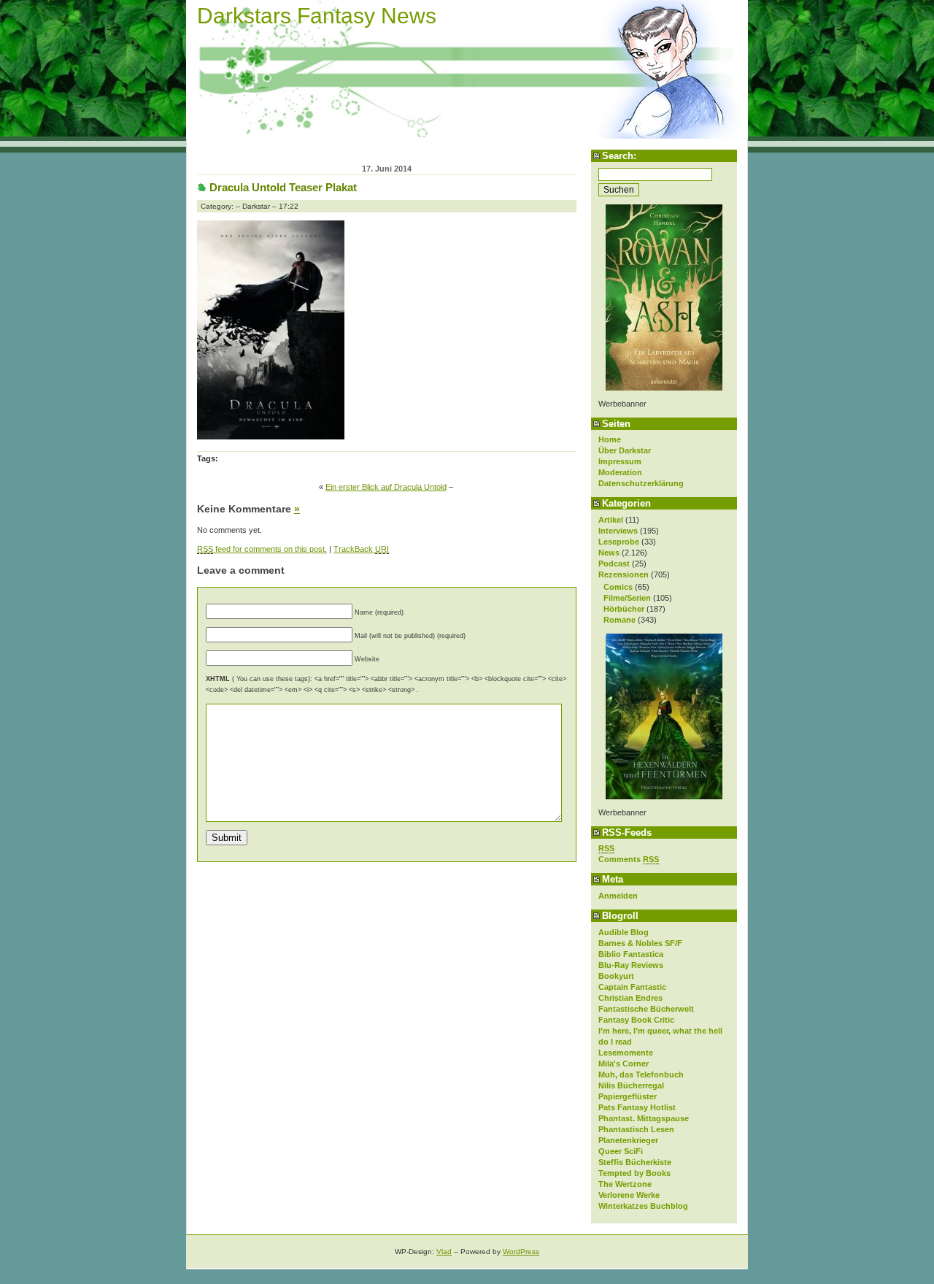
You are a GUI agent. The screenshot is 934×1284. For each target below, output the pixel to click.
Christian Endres (630, 997)
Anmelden (618, 895)
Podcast (614, 563)
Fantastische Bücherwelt (646, 1008)
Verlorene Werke (629, 1195)
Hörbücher (623, 608)
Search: (619, 155)
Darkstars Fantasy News (316, 16)
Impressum (619, 461)
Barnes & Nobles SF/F (640, 943)
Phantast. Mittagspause (643, 1118)
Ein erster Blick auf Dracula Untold (386, 487)
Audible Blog (623, 932)
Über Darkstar (624, 450)
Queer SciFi (620, 1151)
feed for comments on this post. (262, 549)
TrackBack (361, 549)
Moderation (620, 472)
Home (609, 439)
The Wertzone (625, 1184)
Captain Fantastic (632, 987)
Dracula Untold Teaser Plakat (283, 187)
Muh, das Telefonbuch (641, 1074)
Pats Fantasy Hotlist (637, 1107)
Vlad (444, 1252)
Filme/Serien (627, 597)
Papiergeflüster (627, 1096)
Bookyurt (616, 976)
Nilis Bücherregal (631, 1085)
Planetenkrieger (628, 1140)
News (609, 552)
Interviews (618, 530)
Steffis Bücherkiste (634, 1162)
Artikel (610, 519)
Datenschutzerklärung (641, 483)
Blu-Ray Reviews (630, 965)
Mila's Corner (623, 1063)
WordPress (521, 1252)
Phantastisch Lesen (636, 1129)
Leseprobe (618, 541)
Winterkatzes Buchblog (643, 1206)
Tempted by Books (634, 1173)
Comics (618, 587)
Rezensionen (623, 574)
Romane (619, 619)
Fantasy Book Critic (636, 1019)
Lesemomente (625, 1052)
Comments (628, 859)
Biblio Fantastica (630, 954)
